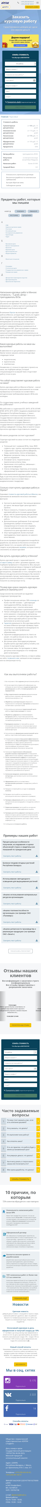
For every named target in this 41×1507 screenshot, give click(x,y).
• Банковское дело (10, 244)
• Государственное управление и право (16, 270)
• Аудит (7, 236)
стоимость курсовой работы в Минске (23, 494)
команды (33, 600)
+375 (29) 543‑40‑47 (23, 1472)
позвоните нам (13, 658)
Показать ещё (20, 1298)
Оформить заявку (32, 7)
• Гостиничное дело (11, 268)
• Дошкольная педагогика (12, 281)
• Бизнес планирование (12, 246)
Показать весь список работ (20, 951)
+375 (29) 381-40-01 (27, 4)
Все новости (20, 1364)
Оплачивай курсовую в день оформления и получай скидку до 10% (20, 1329)
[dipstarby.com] (5, 2)
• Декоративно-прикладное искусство (16, 278)
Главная (4, 117)
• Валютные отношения (12, 259)
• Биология (8, 247)
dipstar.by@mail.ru (18, 1495)
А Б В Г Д (8, 211)
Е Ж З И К (20, 211)
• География (8, 266)
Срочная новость (20, 1311)
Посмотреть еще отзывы (20, 1025)
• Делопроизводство (11, 279)
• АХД (6, 225)
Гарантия (7, 623)
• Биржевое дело (10, 249)
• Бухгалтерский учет (11, 251)
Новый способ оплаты (20, 1347)
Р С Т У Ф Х (14, 215)
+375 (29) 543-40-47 (27, 2)
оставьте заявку (6, 562)
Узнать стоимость (20, 1179)
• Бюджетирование (10, 253)
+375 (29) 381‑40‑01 (14, 1475)
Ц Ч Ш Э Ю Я (27, 215)
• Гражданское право (11, 272)
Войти (6, 7)
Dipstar (12, 312)
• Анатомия (8, 229)
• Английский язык (10, 231)
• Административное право (13, 227)
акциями (23, 547)
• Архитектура (9, 235)
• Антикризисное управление (13, 233)
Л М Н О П (33, 211)
